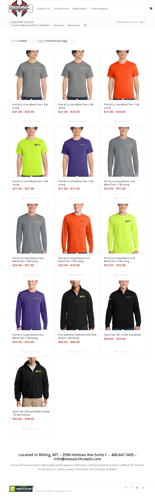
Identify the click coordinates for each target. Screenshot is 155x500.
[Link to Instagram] (143, 488)
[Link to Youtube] (137, 488)
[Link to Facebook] (131, 488)
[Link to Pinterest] (126, 488)
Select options (32, 121)
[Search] (85, 25)
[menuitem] (22, 8)
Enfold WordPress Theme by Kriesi (53, 491)
